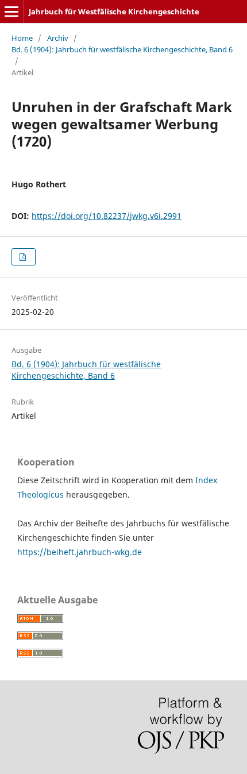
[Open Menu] (11, 11)
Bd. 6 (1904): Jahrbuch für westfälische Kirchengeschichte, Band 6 (122, 49)
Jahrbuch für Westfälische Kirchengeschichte (114, 11)
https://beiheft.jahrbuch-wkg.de (79, 551)
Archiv (57, 38)
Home (22, 38)
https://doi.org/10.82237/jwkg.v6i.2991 (107, 215)
